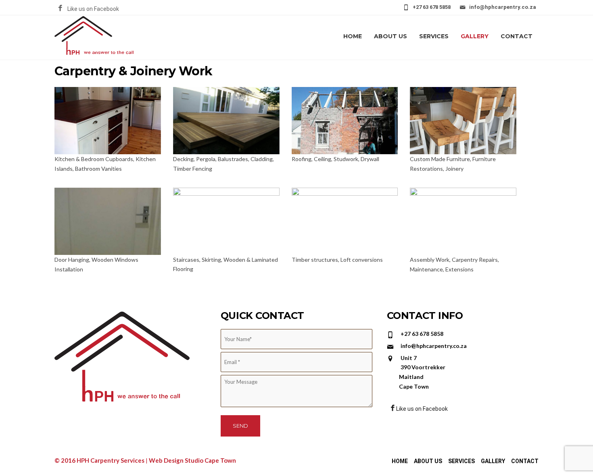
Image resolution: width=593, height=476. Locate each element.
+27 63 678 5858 (432, 7)
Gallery (475, 36)
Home (352, 36)
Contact (516, 36)
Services (434, 36)
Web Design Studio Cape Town (192, 460)
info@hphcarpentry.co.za (502, 7)
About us (390, 36)
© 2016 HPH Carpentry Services (100, 460)
